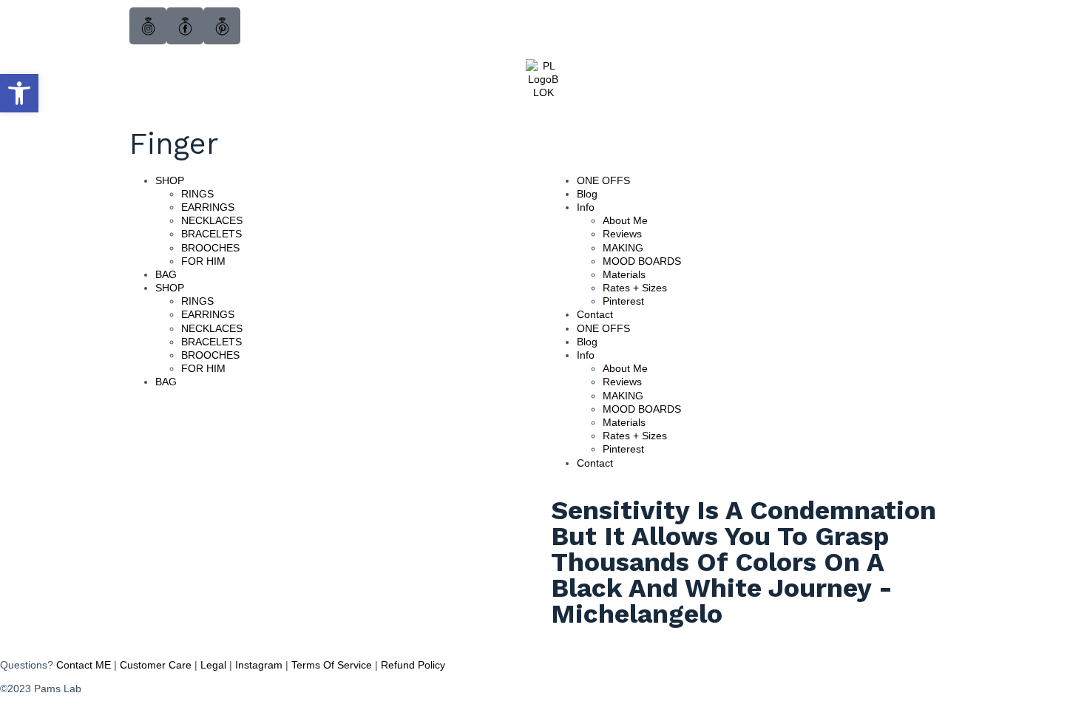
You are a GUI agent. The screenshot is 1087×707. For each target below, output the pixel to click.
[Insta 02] (147, 25)
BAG (166, 274)
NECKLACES (212, 220)
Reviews (622, 234)
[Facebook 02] (184, 25)
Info (586, 207)
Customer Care (156, 665)
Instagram (258, 665)
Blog (587, 194)
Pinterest (623, 301)
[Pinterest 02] (221, 25)
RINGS (197, 194)
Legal (213, 665)
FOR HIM (203, 261)
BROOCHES (210, 248)
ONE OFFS (603, 180)
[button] (19, 93)
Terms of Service (331, 665)
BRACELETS (211, 234)
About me (625, 220)
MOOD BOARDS (642, 261)
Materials (624, 274)
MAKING (623, 248)
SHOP (169, 180)
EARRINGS (207, 207)
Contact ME (83, 665)
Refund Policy (413, 665)
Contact (595, 314)
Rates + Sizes (635, 288)
